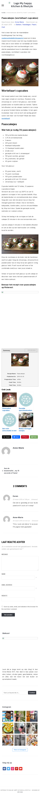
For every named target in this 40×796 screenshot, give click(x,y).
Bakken (18, 25)
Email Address (7, 585)
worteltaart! (6, 118)
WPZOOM (20, 792)
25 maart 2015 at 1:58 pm (21, 499)
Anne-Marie (19, 22)
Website (4, 596)
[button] (3, 5)
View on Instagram (20, 749)
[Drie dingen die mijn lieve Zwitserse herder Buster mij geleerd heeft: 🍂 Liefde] (31, 728)
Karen (15, 496)
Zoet (3, 27)
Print (34, 437)
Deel (17, 437)
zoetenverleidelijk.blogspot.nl (13, 38)
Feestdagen (26, 25)
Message (5, 554)
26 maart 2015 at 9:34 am (21, 521)
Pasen (34, 25)
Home (4, 12)
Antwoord (34, 499)
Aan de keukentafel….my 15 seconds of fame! (11, 470)
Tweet (7, 437)
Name (3, 574)
